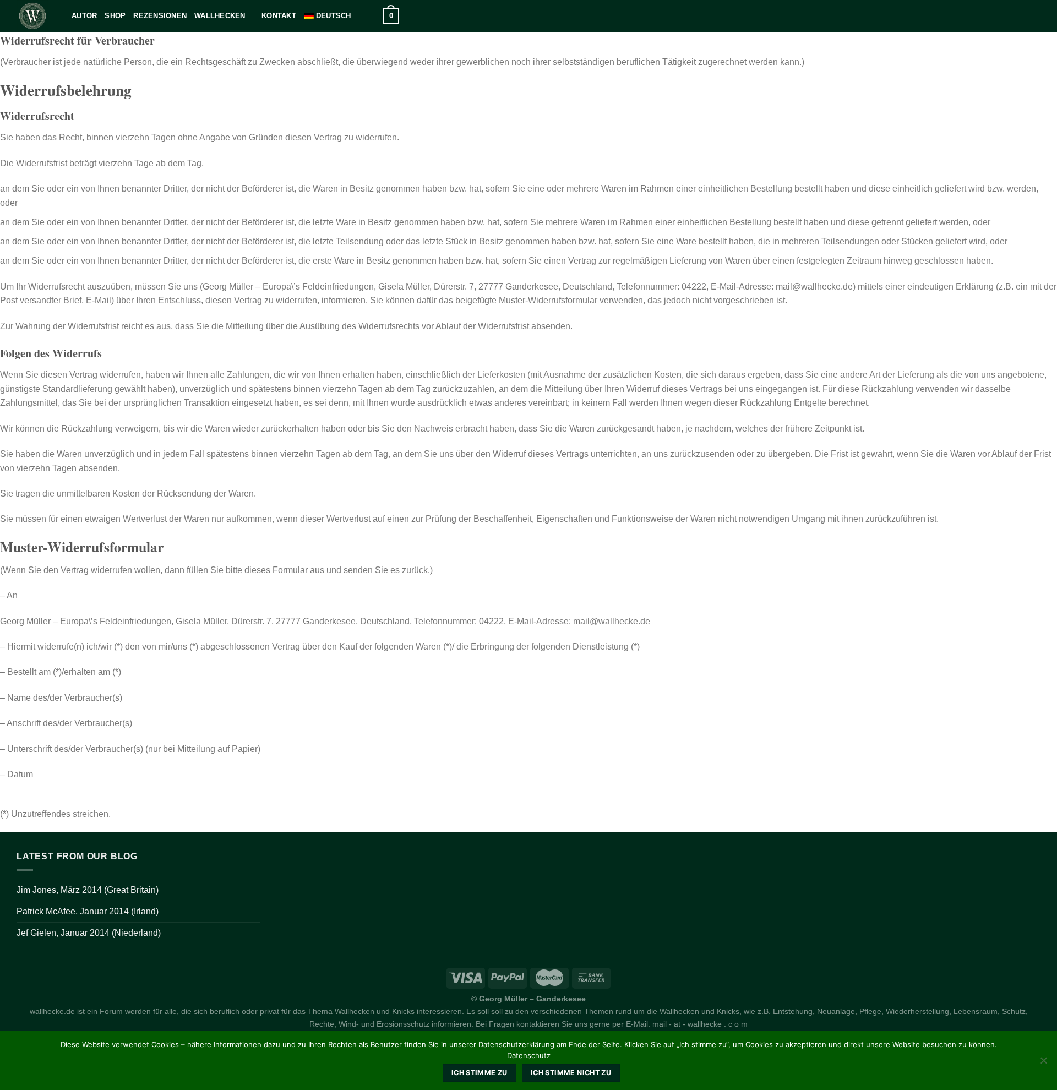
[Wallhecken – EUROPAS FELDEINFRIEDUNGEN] (36, 16)
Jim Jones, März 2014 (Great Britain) (88, 890)
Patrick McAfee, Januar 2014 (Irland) (88, 911)
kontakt (278, 16)
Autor (84, 16)
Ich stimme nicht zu (571, 1073)
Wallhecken (220, 16)
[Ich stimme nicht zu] (1043, 1063)
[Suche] (371, 16)
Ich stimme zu (479, 1073)
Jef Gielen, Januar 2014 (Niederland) (89, 933)
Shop (115, 16)
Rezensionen (160, 16)
